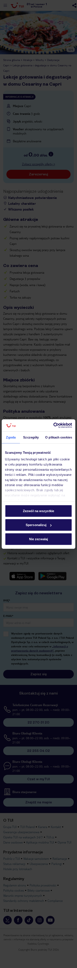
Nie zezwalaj (38, 539)
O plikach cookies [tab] (58, 437)
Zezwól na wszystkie (38, 511)
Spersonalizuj (36, 525)
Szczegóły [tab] (31, 437)
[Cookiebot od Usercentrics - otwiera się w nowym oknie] (54, 425)
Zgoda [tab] (11, 437)
